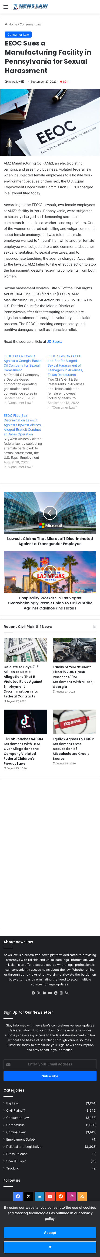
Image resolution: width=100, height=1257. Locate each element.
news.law (14, 81)
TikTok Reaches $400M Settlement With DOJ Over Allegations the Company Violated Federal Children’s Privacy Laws (23, 751)
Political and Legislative (23, 1146)
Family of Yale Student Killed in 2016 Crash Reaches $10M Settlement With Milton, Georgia (73, 677)
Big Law (12, 1103)
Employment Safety (21, 1139)
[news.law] (30, 6)
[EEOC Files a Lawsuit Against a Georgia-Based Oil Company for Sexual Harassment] (26, 379)
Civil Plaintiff (15, 1110)
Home (12, 24)
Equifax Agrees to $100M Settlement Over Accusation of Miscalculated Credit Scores (73, 749)
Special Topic (16, 1161)
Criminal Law (16, 1132)
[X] (39, 993)
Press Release (16, 1154)
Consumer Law (30, 24)
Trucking (12, 1168)
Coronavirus (15, 1125)
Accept (50, 1232)
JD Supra (54, 341)
